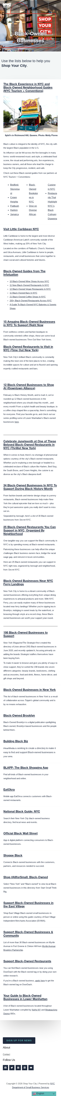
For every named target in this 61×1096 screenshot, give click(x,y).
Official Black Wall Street (20, 833)
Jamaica (14, 214)
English (40, 1093)
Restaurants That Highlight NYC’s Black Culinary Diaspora (52, 206)
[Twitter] (11, 1067)
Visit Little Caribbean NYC (21, 229)
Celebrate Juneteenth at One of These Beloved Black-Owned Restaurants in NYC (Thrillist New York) (29, 445)
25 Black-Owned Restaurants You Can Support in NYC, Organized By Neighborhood (29, 531)
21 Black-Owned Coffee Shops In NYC (28, 297)
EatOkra (9, 790)
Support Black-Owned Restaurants (27, 961)
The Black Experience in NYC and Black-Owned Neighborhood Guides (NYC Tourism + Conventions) (27, 88)
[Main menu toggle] (55, 6)
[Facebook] (5, 1067)
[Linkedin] (24, 1067)
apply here (40, 981)
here (17, 422)
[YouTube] (31, 1067)
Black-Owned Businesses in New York (29, 690)
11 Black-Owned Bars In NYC (23, 293)
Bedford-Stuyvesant (15, 189)
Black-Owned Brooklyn (19, 715)
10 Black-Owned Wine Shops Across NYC (29, 281)
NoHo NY (36, 1010)
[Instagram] (18, 1067)
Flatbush (14, 206)
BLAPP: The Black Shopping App (25, 768)
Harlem (14, 210)
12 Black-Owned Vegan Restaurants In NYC (30, 289)
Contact (6, 1054)
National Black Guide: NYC (21, 811)
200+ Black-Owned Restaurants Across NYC (31, 300)
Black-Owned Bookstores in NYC (33, 193)
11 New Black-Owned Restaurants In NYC (29, 285)
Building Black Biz (15, 741)
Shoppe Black (12, 855)
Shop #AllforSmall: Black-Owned (25, 877)
